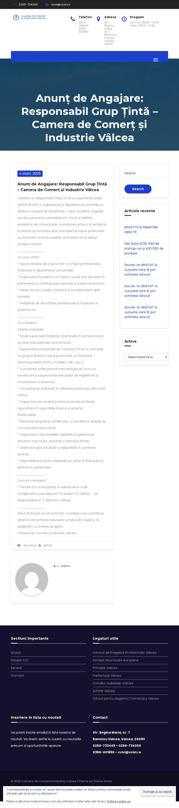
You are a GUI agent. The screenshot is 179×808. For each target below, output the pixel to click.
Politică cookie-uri (119, 801)
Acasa (16, 652)
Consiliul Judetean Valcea (113, 683)
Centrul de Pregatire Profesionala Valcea (124, 652)
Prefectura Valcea (107, 675)
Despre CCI (19, 660)
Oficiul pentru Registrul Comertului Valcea (126, 698)
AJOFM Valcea (104, 691)
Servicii (16, 668)
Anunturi (29, 545)
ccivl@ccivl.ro (60, 4)
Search (138, 189)
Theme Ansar (102, 781)
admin (47, 545)
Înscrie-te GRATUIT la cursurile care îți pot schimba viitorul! (140, 270)
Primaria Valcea (105, 668)
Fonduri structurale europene (116, 660)
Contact (17, 675)
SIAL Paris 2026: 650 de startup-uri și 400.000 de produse (144, 248)
